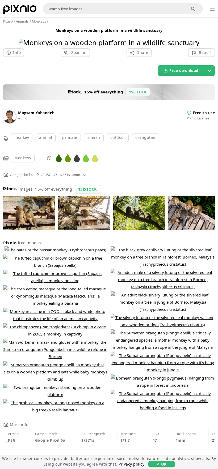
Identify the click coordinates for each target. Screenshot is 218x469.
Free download (184, 70)
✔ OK (162, 464)
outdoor (117, 137)
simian (93, 137)
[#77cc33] (85, 157)
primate (69, 137)
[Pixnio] (19, 10)
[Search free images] (193, 8)
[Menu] (212, 8)
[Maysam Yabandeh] (9, 121)
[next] (193, 36)
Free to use (204, 112)
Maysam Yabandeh (36, 112)
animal (45, 137)
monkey (21, 137)
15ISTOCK (87, 189)
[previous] (25, 36)
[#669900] (67, 157)
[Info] (84, 175)
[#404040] (76, 157)
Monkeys (22, 157)
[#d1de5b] (94, 157)
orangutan (145, 137)
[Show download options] (209, 70)
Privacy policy (131, 464)
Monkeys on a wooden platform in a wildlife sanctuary (109, 30)
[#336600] (58, 157)
